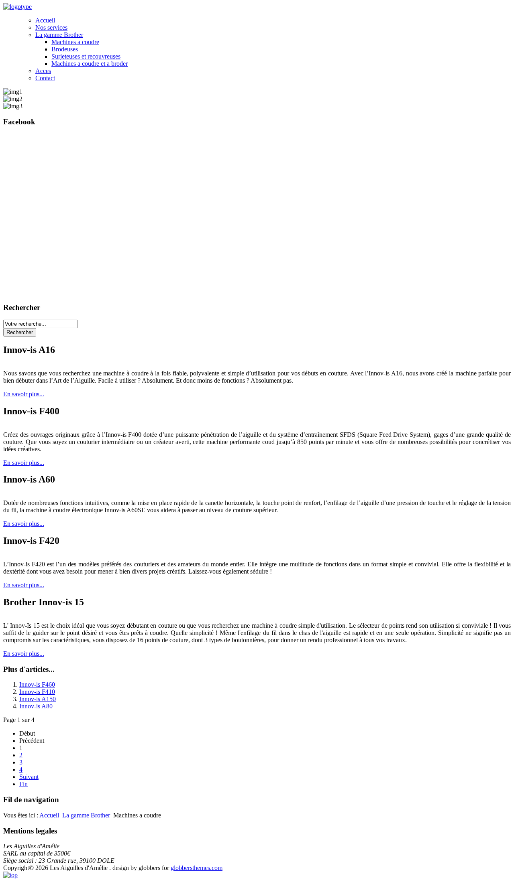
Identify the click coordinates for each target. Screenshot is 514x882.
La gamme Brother (59, 34)
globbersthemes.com (196, 867)
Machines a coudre (75, 42)
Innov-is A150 (37, 698)
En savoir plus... (23, 394)
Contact (45, 78)
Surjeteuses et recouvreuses (85, 56)
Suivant (29, 776)
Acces (43, 70)
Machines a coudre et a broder (89, 63)
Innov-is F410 (37, 691)
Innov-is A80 (36, 706)
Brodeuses (64, 49)
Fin (23, 784)
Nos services (51, 27)
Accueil (45, 20)
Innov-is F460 (37, 684)
